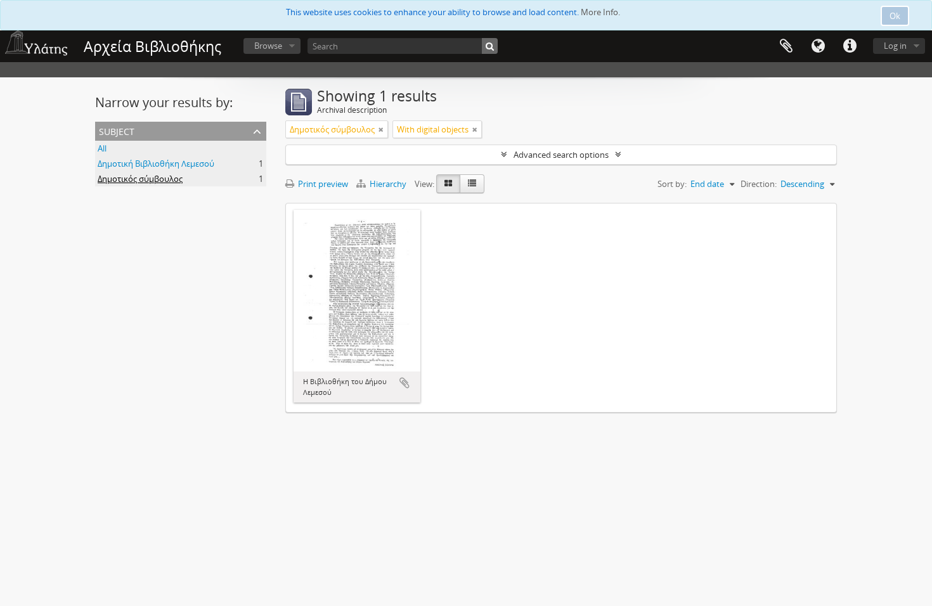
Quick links (849, 46)
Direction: (759, 184)
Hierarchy (388, 184)
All (102, 148)
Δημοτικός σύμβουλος (140, 178)
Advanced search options (561, 154)
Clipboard (786, 46)
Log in (895, 45)
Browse (268, 45)
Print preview (322, 184)
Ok (895, 16)
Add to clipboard (404, 383)
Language (818, 46)
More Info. (600, 12)
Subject (116, 130)
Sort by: (672, 184)
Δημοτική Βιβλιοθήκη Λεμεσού (156, 163)
